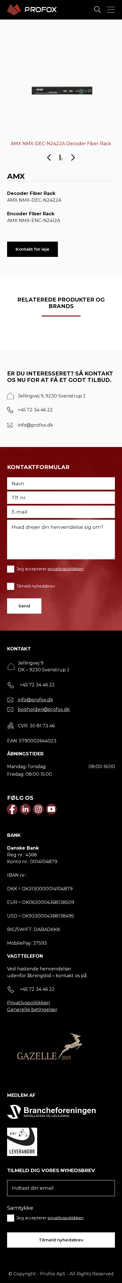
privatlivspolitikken (66, 568)
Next (73, 157)
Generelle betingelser (32, 1009)
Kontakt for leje (32, 249)
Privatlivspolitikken (28, 1002)
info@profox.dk (35, 425)
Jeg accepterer (50, 568)
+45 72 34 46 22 (35, 409)
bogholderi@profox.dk (44, 709)
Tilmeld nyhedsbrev (35, 585)
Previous (49, 157)
